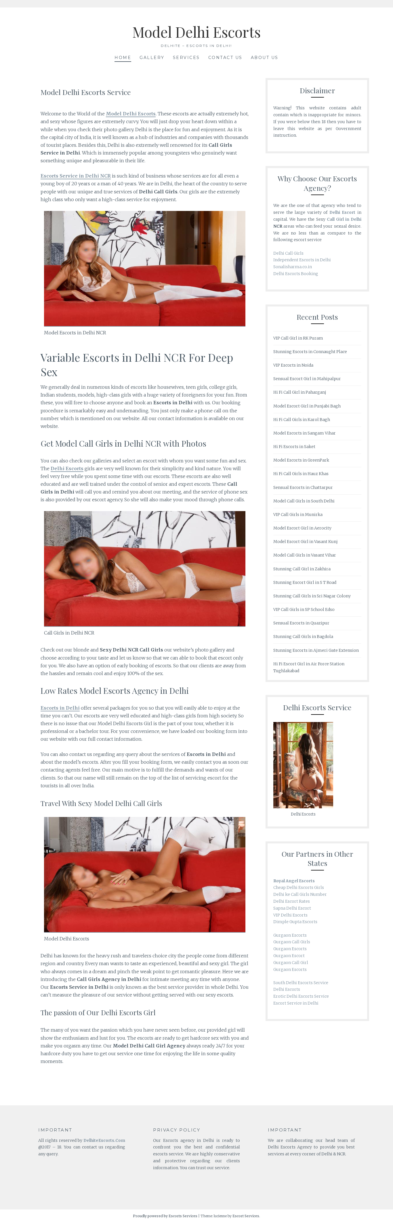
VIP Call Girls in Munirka (298, 514)
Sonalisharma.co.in (292, 266)
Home (123, 57)
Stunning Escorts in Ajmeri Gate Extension (316, 650)
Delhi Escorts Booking (295, 273)
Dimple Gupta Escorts (295, 921)
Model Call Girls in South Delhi (304, 501)
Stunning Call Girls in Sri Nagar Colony (312, 596)
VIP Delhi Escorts (290, 915)
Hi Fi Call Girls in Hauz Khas (301, 473)
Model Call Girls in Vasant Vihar (304, 555)
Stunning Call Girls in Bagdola (303, 636)
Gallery (152, 57)
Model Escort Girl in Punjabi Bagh (307, 406)
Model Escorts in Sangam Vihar (304, 433)
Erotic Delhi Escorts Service (301, 996)
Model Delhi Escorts (196, 31)
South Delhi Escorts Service (300, 982)
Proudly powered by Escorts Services (165, 1216)
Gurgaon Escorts (290, 935)
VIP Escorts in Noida (293, 365)
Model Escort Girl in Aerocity (302, 528)
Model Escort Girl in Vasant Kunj (305, 541)
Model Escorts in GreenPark (301, 460)
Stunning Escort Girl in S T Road (304, 582)
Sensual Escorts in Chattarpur (303, 487)
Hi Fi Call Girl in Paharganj (299, 392)
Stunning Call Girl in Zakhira (302, 569)
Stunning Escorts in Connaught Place (310, 351)
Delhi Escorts (286, 989)
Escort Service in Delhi (295, 1003)
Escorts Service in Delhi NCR (76, 176)
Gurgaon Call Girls (291, 941)
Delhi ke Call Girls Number (300, 894)
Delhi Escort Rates (291, 901)
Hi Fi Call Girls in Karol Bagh (301, 419)
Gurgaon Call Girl (290, 962)
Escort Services (245, 1216)
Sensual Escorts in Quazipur (301, 623)
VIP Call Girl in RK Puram (298, 338)
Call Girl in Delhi (344, 219)
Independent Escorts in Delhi (302, 259)
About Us (264, 57)
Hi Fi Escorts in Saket (294, 446)
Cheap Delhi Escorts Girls (298, 887)
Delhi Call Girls (288, 253)
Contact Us (225, 57)
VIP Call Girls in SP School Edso (304, 609)
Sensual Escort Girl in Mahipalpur (307, 378)
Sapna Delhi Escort (292, 908)
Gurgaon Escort (289, 955)
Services (186, 57)
